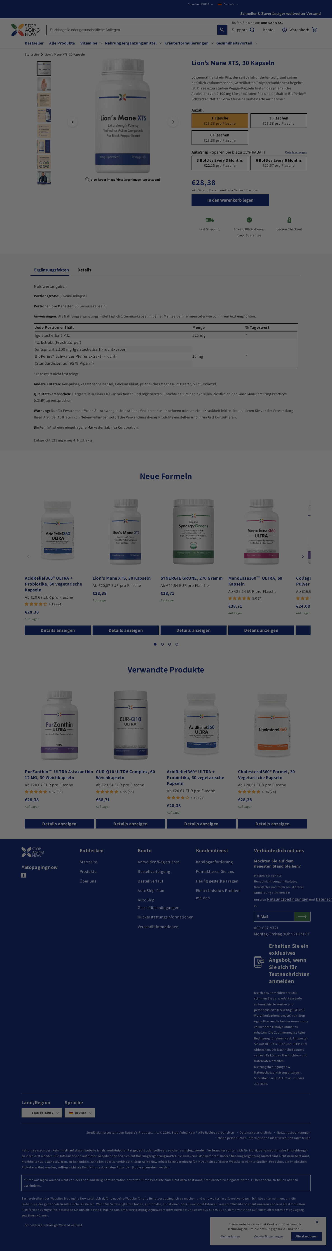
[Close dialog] (211, 578)
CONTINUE (166, 644)
